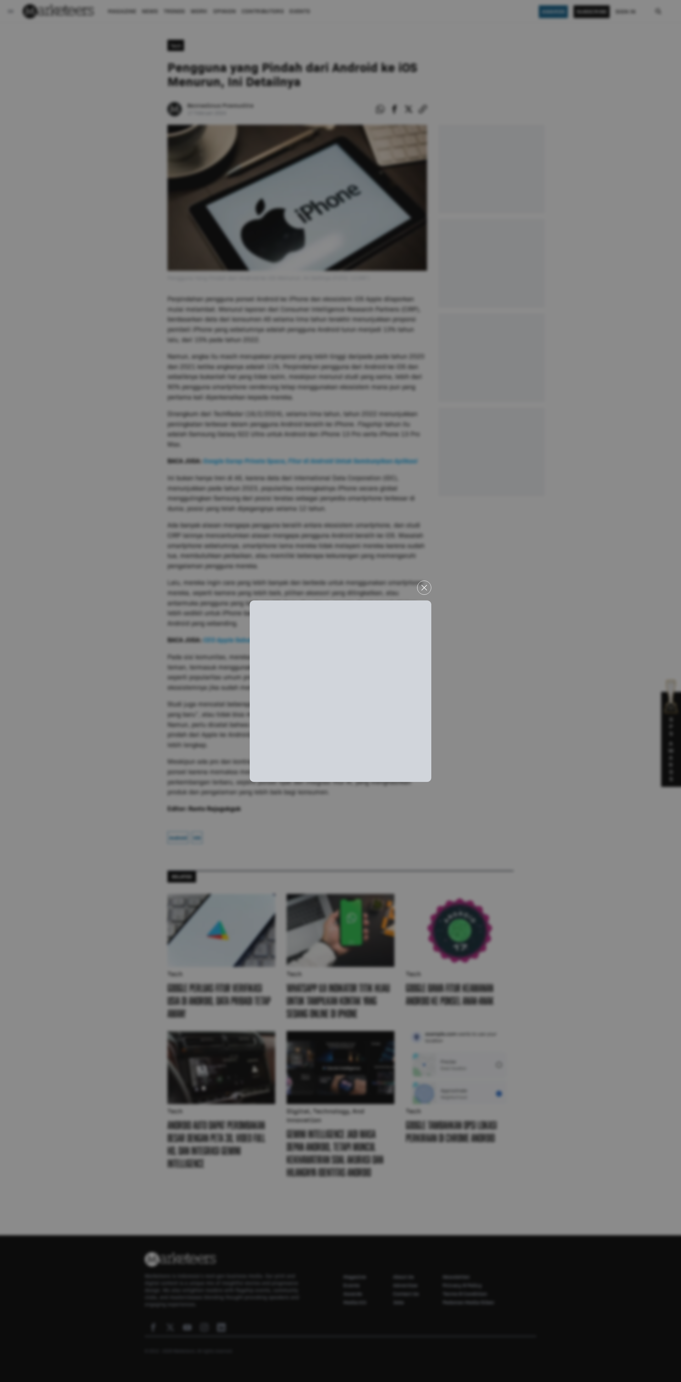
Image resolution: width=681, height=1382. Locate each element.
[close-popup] (424, 588)
